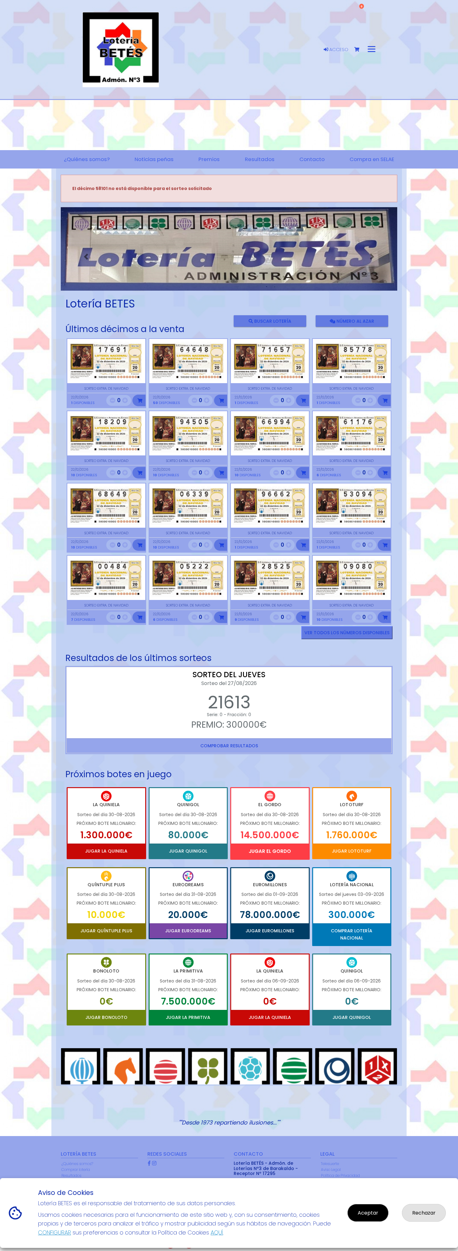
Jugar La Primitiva (188, 1017)
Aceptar (368, 1212)
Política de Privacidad (340, 1175)
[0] (359, 49)
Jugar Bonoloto (106, 1017)
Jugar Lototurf (351, 851)
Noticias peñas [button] (154, 159)
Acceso (338, 49)
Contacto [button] (312, 159)
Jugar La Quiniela (106, 851)
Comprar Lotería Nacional (351, 934)
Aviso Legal (331, 1169)
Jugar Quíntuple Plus (106, 931)
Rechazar (424, 1212)
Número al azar (354, 321)
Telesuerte (330, 1163)
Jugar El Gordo (270, 851)
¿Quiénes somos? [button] (87, 159)
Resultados (71, 1175)
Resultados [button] (259, 159)
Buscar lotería (272, 321)
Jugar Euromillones (270, 931)
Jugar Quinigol (188, 851)
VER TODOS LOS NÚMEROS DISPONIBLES (346, 633)
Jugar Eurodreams (188, 931)
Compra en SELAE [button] (372, 159)
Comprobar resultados (229, 746)
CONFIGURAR (54, 1232)
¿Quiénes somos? (77, 1163)
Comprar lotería (75, 1169)
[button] (86, 257)
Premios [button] (209, 159)
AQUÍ (217, 1232)
